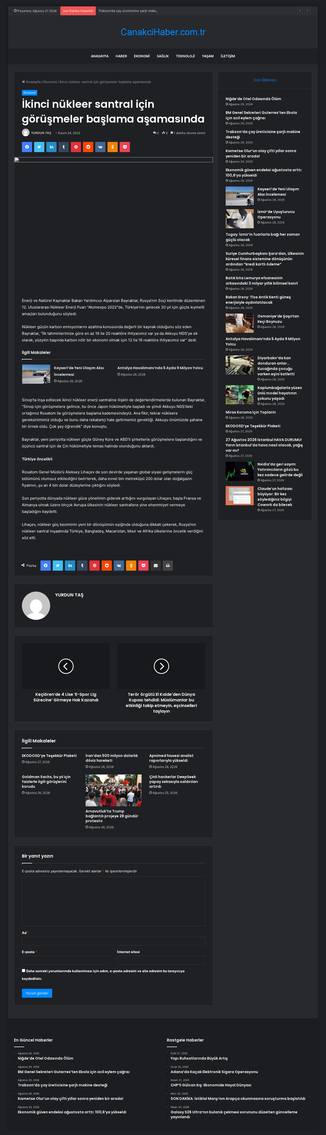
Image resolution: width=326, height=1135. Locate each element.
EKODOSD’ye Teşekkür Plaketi (49, 755)
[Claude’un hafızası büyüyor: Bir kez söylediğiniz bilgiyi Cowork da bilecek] (240, 495)
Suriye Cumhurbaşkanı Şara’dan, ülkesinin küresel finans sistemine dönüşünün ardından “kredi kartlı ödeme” (265, 259)
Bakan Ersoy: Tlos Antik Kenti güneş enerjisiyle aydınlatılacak (258, 300)
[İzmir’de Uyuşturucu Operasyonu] (240, 218)
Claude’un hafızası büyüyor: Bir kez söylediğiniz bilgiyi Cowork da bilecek (274, 496)
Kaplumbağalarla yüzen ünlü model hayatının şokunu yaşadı (279, 393)
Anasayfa (99, 56)
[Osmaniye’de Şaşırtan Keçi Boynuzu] (240, 323)
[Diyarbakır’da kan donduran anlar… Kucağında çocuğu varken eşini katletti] (240, 365)
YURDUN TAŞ (41, 133)
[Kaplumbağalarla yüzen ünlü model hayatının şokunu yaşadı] (240, 394)
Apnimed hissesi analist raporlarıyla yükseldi (171, 758)
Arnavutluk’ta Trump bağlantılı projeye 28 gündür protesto (112, 816)
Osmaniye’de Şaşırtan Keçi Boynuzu (278, 319)
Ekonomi (142, 56)
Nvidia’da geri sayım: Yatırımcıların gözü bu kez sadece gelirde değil (280, 469)
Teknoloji (185, 56)
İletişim (228, 56)
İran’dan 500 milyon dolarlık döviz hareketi (112, 758)
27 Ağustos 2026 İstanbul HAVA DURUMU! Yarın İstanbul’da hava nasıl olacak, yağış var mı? (264, 445)
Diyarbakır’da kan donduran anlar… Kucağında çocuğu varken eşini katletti (276, 366)
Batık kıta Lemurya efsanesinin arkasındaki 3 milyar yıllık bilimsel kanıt (262, 280)
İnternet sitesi (128, 952)
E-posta (29, 952)
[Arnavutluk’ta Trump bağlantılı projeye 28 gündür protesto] (114, 790)
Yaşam (208, 56)
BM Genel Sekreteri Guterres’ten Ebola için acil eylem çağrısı (261, 115)
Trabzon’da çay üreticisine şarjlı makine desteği (135, 11)
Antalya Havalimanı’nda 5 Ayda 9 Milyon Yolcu (160, 367)
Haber (121, 56)
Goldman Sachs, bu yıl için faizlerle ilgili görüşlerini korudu (46, 781)
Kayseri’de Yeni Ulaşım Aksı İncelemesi (278, 191)
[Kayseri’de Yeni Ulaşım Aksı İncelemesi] (36, 374)
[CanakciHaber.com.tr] (163, 32)
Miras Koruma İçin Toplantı (251, 412)
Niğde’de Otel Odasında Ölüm (253, 98)
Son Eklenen (265, 79)
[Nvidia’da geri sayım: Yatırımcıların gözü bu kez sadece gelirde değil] (240, 471)
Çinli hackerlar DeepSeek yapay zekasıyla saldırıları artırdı (173, 781)
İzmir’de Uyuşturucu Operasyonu (276, 214)
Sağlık (163, 56)
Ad (25, 933)
